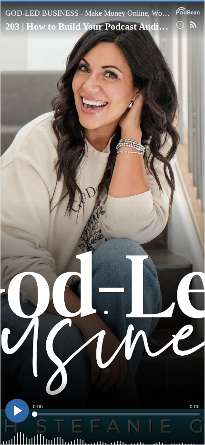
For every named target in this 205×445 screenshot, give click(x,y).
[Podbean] (188, 10)
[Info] (180, 25)
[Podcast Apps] (193, 25)
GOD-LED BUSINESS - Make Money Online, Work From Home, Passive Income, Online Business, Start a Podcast (88, 13)
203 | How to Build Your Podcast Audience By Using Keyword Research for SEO (87, 26)
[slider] (116, 414)
